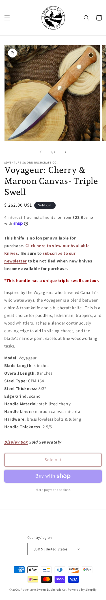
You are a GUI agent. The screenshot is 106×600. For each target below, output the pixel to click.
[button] (7, 18)
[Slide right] (65, 152)
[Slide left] (40, 152)
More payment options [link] (53, 489)
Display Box (16, 442)
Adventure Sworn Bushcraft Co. (44, 589)
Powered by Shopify (82, 589)
